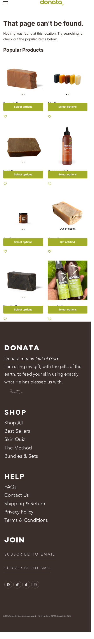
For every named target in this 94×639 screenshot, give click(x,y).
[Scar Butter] (23, 213)
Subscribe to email (29, 554)
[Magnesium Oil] (68, 145)
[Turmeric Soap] (23, 78)
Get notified (67, 242)
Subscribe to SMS (27, 568)
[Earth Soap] (23, 145)
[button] (5, 116)
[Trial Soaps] (68, 78)
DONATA (22, 348)
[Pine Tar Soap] (23, 280)
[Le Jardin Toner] (68, 280)
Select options (23, 106)
